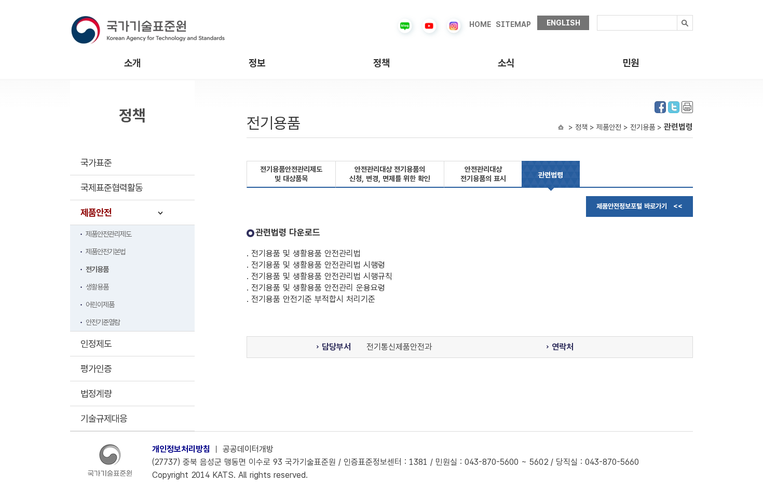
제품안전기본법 (106, 251)
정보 (257, 63)
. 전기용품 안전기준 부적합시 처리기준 (311, 299)
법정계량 (96, 393)
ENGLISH (563, 23)
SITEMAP (513, 24)
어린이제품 (100, 304)
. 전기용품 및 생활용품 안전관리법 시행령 (316, 265)
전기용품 (97, 269)
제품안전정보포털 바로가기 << (639, 206)
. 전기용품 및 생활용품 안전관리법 (304, 253)
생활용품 (97, 287)
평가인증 (96, 368)
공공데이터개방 (248, 449)
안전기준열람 (103, 322)
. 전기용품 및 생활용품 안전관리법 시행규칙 (319, 276)
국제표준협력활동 (111, 187)
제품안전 (96, 212)
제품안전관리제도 (108, 234)
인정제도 (96, 343)
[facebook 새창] (660, 106)
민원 (630, 63)
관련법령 (550, 175)
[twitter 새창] (673, 106)
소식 (506, 63)
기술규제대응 (103, 418)
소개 (132, 63)
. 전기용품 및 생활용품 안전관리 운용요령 (316, 288)
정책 (381, 63)
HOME (480, 24)
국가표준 (96, 162)
